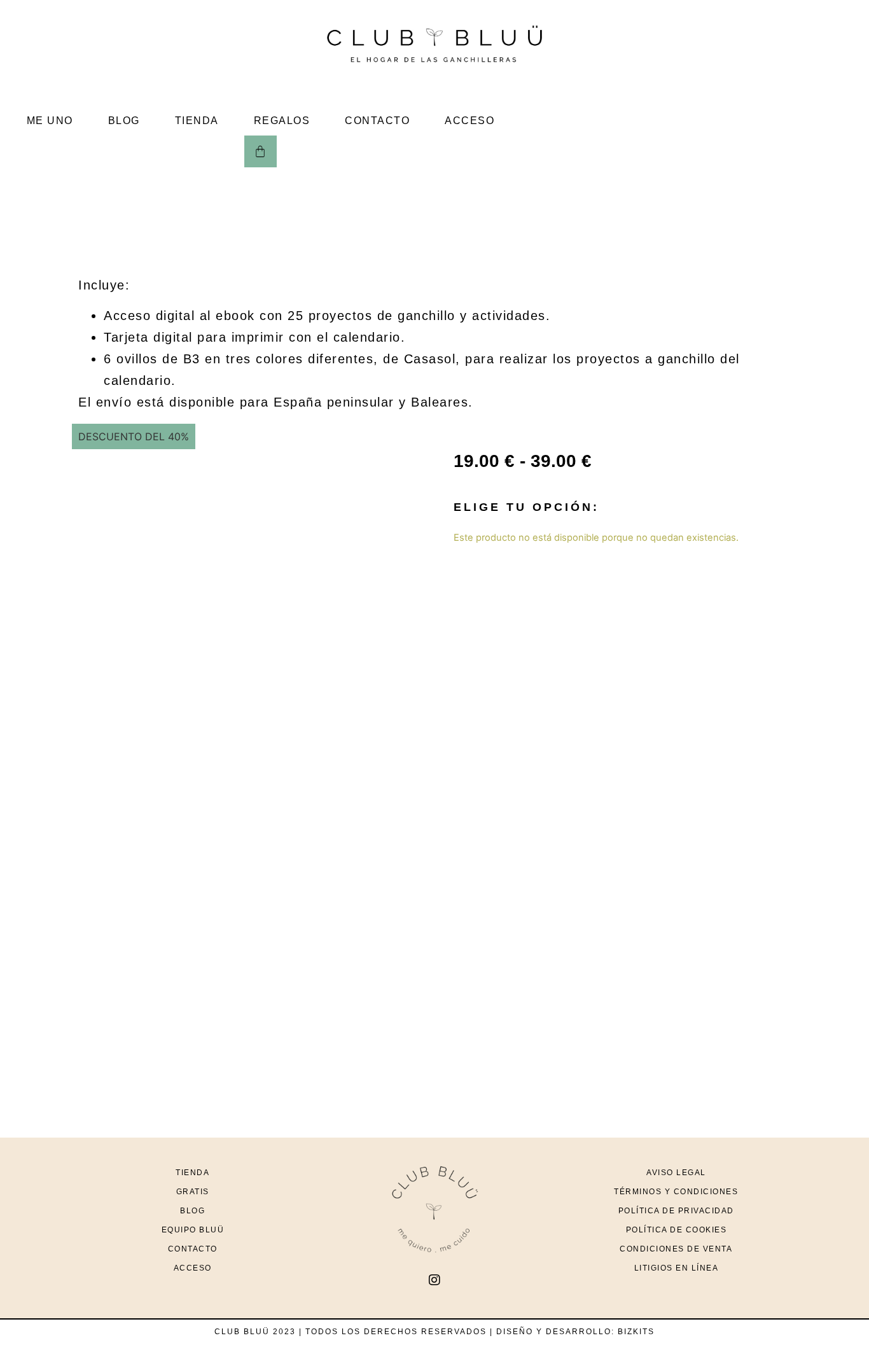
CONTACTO (377, 120)
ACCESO (469, 120)
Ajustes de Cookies (662, 1332)
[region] (434, 1321)
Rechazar (759, 1332)
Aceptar (825, 1332)
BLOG (124, 120)
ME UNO (50, 120)
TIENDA (197, 120)
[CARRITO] (260, 151)
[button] (78, 451)
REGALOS (282, 120)
